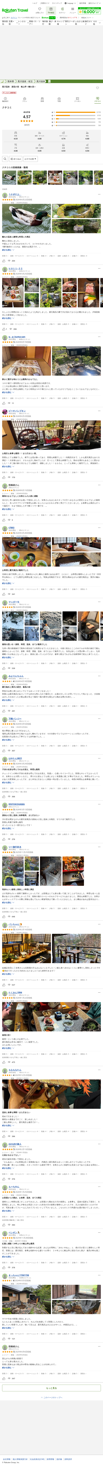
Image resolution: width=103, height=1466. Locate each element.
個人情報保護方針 (20, 1459)
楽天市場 (82, 3)
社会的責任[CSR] (37, 1459)
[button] (9, 178)
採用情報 (50, 1459)
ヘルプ (34, 3)
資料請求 (68, 1459)
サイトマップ (57, 3)
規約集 (59, 1459)
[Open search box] (5, 159)
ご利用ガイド (44, 3)
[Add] (97, 88)
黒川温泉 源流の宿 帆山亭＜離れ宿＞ (19, 86)
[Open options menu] (99, 194)
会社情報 (6, 1459)
